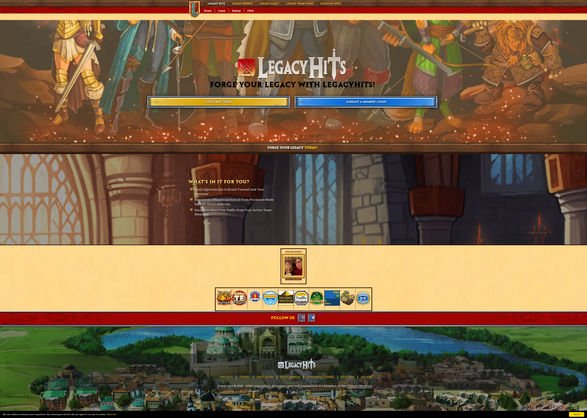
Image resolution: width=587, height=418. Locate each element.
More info (111, 414)
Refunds (347, 377)
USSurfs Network (359, 386)
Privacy (226, 377)
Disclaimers (290, 377)
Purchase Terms (320, 377)
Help (365, 377)
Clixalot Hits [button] (330, 4)
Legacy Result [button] (242, 4)
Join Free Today (219, 102)
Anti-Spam (265, 377)
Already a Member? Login (366, 102)
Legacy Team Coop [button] (299, 4)
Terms (245, 377)
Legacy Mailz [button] (269, 4)
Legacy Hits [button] (216, 4)
